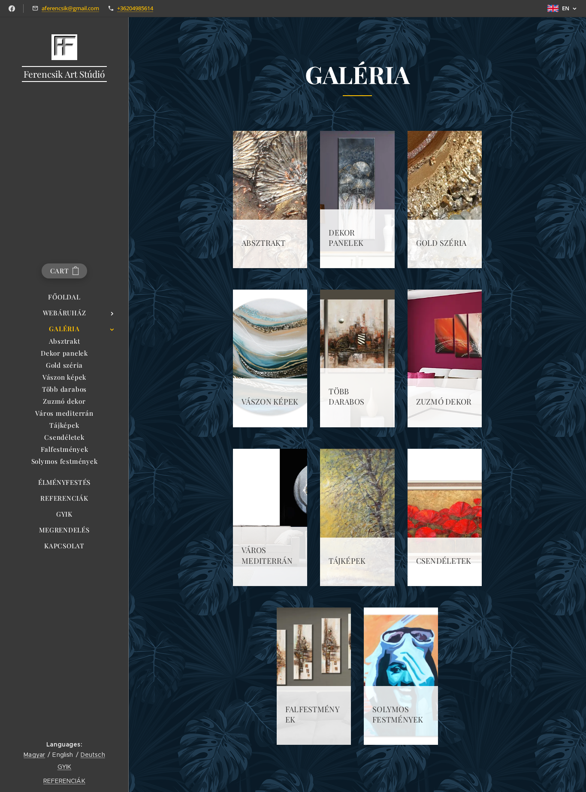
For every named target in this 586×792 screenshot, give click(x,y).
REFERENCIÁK (64, 781)
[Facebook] (11, 8)
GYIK (64, 767)
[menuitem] (64, 297)
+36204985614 (135, 8)
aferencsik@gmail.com (70, 8)
